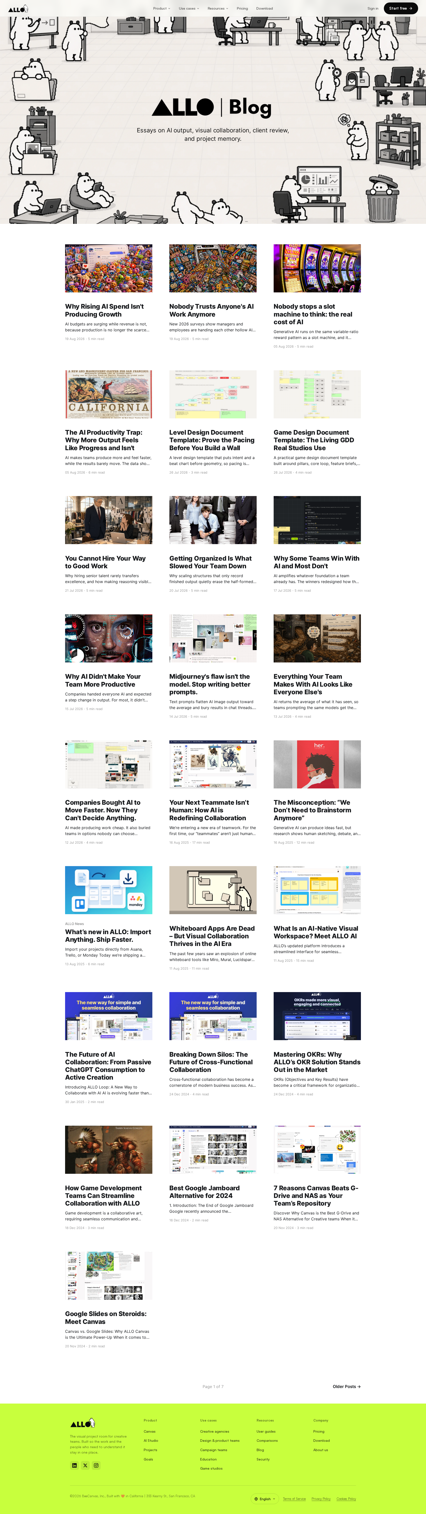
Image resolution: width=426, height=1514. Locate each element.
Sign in (373, 8)
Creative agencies (214, 1431)
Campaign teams (213, 1450)
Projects (150, 1450)
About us (320, 1450)
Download (264, 8)
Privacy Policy (321, 1499)
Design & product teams (220, 1440)
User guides (266, 1431)
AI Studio (151, 1440)
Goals (148, 1459)
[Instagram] (96, 1465)
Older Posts (347, 1386)
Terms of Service (294, 1499)
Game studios (211, 1468)
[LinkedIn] (74, 1465)
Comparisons (267, 1440)
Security (263, 1459)
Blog (260, 1450)
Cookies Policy (346, 1499)
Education (208, 1459)
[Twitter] (85, 1465)
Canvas (150, 1431)
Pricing (242, 8)
